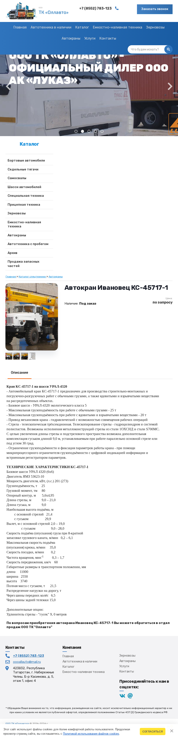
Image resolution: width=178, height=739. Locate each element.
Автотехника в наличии (80, 661)
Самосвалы (17, 178)
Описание (19, 372)
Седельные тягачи (23, 169)
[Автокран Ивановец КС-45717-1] (24, 356)
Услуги (124, 666)
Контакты (126, 671)
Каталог (68, 667)
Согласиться (152, 731)
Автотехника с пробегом (28, 244)
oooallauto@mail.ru (27, 662)
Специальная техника (26, 196)
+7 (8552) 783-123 (28, 656)
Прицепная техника (24, 205)
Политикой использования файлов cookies (91, 733)
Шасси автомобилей (24, 187)
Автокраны (17, 235)
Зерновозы (17, 213)
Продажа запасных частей (23, 264)
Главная (68, 656)
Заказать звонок (154, 9)
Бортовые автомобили (26, 160)
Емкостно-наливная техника (24, 224)
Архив (12, 253)
